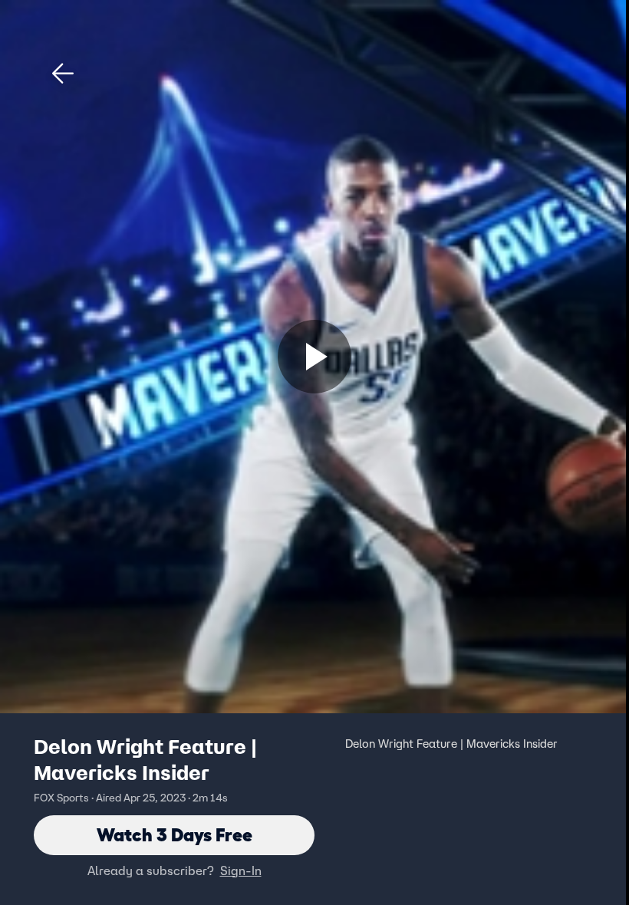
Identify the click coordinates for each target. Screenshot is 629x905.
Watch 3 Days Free (174, 834)
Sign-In (241, 870)
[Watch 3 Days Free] (314, 356)
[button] (63, 73)
